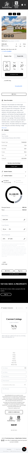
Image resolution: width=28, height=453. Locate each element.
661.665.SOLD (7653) (20, 4)
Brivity (12, 449)
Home (14, 352)
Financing (14, 360)
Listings (13, 354)
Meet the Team (14, 364)
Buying (14, 358)
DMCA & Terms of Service (15, 451)
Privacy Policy (6, 451)
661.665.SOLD (14, 430)
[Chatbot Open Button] (24, 449)
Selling (14, 356)
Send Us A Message (14, 412)
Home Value (14, 362)
